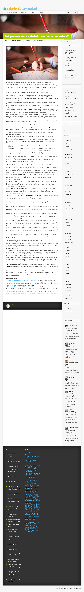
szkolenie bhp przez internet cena (31, 514)
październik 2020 (69, 242)
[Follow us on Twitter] (68, 13)
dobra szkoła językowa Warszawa (32, 457)
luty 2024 (67, 151)
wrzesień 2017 (68, 293)
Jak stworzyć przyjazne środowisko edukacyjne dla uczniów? (14, 508)
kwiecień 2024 (68, 149)
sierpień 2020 (68, 247)
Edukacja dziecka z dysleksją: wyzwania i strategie (72, 362)
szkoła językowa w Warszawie (32, 521)
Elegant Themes (65, 588)
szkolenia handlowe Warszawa (31, 498)
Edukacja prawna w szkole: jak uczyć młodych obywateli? (14, 476)
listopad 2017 (68, 290)
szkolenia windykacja (31, 508)
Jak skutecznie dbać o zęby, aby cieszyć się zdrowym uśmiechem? (71, 92)
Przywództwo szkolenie (32, 494)
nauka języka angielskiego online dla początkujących (32, 481)
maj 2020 (67, 256)
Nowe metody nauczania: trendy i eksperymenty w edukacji (71, 70)
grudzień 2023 (68, 154)
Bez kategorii (23, 12)
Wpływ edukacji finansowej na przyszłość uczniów (70, 345)
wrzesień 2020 (68, 245)
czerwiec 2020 (68, 253)
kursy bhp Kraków (29, 467)
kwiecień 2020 (68, 259)
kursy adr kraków (35, 466)
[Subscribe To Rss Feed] (75, 13)
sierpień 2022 (68, 180)
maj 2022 (67, 188)
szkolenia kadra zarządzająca (31, 499)
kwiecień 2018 (68, 276)
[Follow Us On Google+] (79, 13)
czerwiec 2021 (68, 219)
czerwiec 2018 (68, 270)
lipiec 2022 (67, 182)
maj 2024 (67, 146)
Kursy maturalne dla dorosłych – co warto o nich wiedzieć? (71, 112)
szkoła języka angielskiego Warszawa (32, 517)
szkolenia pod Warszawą (29, 506)
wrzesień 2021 (68, 211)
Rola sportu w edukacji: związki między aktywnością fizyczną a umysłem (14, 488)
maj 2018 (67, 273)
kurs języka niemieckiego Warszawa (32, 462)
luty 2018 (67, 281)
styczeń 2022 (68, 199)
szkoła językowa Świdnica (30, 524)
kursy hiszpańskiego (30, 468)
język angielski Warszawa (32, 458)
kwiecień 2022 (68, 191)
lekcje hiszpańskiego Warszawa (32, 475)
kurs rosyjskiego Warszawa (32, 465)
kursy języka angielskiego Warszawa (32, 470)
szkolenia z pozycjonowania (32, 509)
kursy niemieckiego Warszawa (32, 472)
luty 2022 (67, 197)
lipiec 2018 (67, 267)
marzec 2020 (68, 262)
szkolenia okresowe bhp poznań (31, 505)
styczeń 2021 (68, 233)
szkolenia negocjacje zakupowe (32, 504)
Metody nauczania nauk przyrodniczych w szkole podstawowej (72, 429)
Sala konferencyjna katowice (31, 495)
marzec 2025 (68, 143)
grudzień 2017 (68, 287)
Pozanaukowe (40, 12)
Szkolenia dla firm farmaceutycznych (32, 496)
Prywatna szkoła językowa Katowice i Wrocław (31, 491)
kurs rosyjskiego (28, 465)
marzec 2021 (68, 228)
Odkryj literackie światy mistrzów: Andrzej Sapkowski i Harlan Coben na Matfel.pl (71, 98)
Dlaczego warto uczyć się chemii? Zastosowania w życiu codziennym (71, 52)
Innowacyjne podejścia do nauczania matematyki (70, 411)
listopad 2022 (68, 171)
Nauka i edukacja (31, 12)
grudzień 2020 (68, 236)
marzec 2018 (68, 278)
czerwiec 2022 (68, 185)
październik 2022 (69, 174)
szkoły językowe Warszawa (30, 527)
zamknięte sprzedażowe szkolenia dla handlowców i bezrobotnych (31, 530)
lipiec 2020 (67, 250)
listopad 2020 (68, 239)
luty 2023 (67, 163)
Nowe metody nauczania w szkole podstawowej (19, 291)
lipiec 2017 (67, 295)
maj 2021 (67, 222)
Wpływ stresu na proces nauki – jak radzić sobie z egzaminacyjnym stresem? (14, 566)
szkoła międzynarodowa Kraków (32, 526)
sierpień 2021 (68, 214)
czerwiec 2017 (68, 298)
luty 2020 (67, 264)
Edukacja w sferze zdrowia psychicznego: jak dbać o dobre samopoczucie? (14, 559)
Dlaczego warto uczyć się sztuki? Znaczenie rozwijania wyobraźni (23, 286)
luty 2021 (67, 230)
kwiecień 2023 (68, 157)
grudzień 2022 (68, 168)
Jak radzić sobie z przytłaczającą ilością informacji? (12, 455)
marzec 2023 (68, 160)
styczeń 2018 (68, 284)
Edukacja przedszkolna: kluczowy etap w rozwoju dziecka (21, 280)
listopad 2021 (68, 205)
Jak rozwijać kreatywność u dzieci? (70, 379)
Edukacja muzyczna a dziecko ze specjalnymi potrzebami (13, 531)
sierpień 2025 (68, 140)
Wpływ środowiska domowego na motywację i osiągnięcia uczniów (71, 77)
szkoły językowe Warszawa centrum (31, 528)
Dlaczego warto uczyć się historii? (15, 283)
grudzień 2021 (68, 202)
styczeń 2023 (68, 166)
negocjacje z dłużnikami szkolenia (31, 484)
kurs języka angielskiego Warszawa (32, 460)
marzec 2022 (68, 194)
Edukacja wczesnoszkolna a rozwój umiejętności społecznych (14, 514)
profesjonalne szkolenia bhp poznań (32, 488)
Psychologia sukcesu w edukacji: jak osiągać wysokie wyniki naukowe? (71, 59)
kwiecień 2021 (68, 225)
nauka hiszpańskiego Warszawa (30, 477)
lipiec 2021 (67, 216)
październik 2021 (69, 208)
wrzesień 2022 (68, 177)
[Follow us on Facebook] (72, 13)
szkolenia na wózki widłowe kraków (31, 502)
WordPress (78, 588)
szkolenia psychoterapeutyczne (32, 507)
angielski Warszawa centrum (29, 454)
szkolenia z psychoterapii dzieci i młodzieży (31, 512)
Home (6, 12)
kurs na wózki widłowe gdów (31, 464)
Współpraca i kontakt (14, 12)
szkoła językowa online (30, 520)
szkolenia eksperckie (28, 497)
